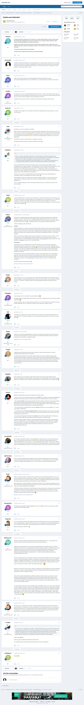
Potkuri (8, 214)
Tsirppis (8, 349)
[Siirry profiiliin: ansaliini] (8, 95)
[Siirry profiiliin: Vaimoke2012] (8, 507)
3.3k (8, 446)
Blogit (19, 9)
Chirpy (12, 20)
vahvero (8, 392)
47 (8, 342)
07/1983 (8, 622)
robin (7, 126)
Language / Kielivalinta (33, 701)
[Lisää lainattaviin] (15, 55)
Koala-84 (7, 108)
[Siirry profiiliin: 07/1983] (8, 627)
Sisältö (9, 6)
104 (8, 137)
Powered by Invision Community (42, 703)
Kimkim (8, 275)
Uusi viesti (44, 26)
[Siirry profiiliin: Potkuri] (8, 219)
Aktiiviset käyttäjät (36, 9)
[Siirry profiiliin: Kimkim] (8, 279)
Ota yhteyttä (48, 701)
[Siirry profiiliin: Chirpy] (4, 21)
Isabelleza (8, 150)
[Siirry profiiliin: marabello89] (8, 440)
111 (8, 86)
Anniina (68, 24)
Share (48, 21)
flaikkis (8, 331)
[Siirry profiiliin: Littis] (8, 316)
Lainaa (18, 55)
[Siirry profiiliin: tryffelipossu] (8, 657)
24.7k (8, 484)
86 (8, 160)
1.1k (8, 322)
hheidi (8, 195)
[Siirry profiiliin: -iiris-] (75, 25)
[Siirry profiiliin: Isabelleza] (8, 154)
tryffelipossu (7, 653)
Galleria (14, 9)
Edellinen (7, 31)
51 (8, 101)
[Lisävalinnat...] (59, 36)
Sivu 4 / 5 (29, 31)
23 (8, 118)
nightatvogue (8, 455)
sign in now (30, 674)
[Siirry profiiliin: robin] (8, 131)
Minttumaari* (8, 538)
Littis (8, 312)
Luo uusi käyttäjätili (77, 2)
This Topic (76, 6)
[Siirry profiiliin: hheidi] (8, 199)
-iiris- (78, 24)
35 (8, 47)
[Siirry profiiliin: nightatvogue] (8, 460)
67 (8, 285)
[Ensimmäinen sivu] (3, 32)
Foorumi (3, 9)
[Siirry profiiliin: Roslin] (8, 478)
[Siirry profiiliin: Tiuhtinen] (8, 41)
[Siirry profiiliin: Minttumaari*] (8, 542)
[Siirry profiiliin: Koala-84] (8, 112)
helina (8, 75)
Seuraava (21, 31)
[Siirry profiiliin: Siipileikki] (8, 378)
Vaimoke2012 (8, 503)
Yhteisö (4, 6)
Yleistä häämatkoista (20, 22)
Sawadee (16, 226)
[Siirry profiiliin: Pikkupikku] (8, 297)
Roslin (8, 474)
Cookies (53, 701)
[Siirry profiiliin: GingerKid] (8, 523)
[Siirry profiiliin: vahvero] (8, 397)
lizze (78, 28)
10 (8, 205)
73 (8, 633)
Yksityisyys (42, 701)
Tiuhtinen (8, 36)
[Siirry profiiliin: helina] (8, 80)
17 (8, 663)
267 (8, 466)
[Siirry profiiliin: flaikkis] (8, 336)
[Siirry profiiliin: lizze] (75, 29)
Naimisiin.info (6, 2)
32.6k (8, 225)
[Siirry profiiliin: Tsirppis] (8, 354)
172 (8, 384)
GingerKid (8, 519)
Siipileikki (7, 374)
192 (8, 529)
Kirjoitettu (19, 36)
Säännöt (24, 9)
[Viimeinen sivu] (25, 32)
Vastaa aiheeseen (55, 26)
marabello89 (7, 436)
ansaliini (8, 91)
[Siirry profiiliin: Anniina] (65, 25)
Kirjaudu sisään (67, 2)
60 (8, 303)
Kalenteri (9, 9)
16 (8, 360)
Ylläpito (29, 9)
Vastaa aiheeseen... (14, 679)
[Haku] (81, 6)
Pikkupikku (8, 293)
